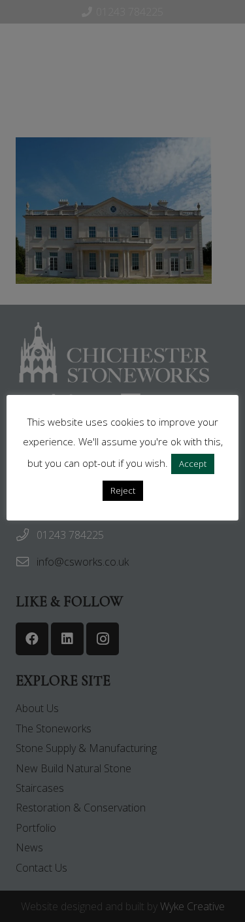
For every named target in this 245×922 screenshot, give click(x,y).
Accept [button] (192, 464)
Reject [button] (122, 490)
